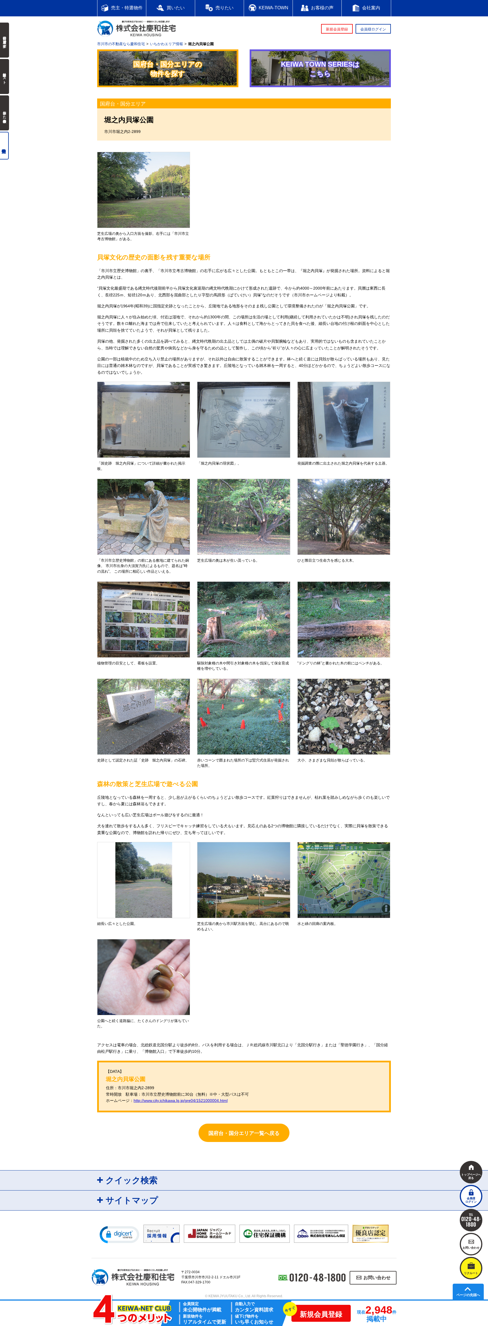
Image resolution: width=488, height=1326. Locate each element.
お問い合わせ (377, 1277)
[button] (119, 1234)
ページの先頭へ (468, 1295)
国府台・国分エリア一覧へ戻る (244, 1133)
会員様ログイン (373, 29)
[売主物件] (4, 145)
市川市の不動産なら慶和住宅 (121, 44)
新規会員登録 (337, 29)
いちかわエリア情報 (166, 44)
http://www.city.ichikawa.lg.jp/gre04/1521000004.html (181, 1100)
